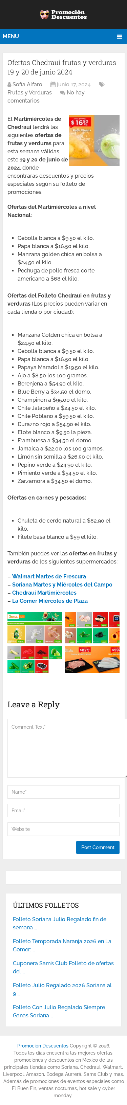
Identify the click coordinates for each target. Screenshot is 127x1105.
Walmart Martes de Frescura (49, 576)
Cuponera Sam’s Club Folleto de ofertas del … (63, 967)
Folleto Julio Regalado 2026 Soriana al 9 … (62, 989)
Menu (11, 36)
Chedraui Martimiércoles (44, 593)
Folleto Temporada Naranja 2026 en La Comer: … (62, 945)
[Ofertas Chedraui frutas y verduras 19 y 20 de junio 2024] (94, 164)
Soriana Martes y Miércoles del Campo (62, 584)
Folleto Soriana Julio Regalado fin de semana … (59, 923)
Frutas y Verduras (29, 92)
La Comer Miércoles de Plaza (50, 601)
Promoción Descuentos (42, 1045)
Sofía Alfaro (27, 84)
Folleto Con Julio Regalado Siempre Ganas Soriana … (59, 1011)
